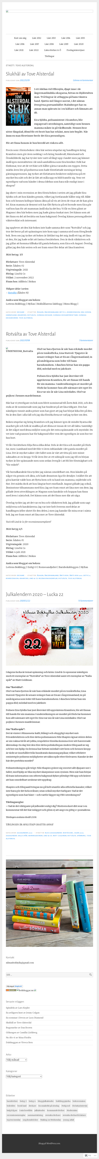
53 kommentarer (85, 601)
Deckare (20, 312)
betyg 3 (63, 312)
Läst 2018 (49, 44)
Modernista (72, 1110)
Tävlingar (49, 56)
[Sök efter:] (49, 974)
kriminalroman (35, 836)
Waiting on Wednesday (50, 1120)
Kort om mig (20, 38)
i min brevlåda (25, 1110)
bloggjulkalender (53, 833)
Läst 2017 (34, 44)
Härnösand (11, 315)
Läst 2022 (34, 50)
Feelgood (66, 1106)
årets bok (64, 575)
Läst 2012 (36, 38)
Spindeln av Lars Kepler (18, 1008)
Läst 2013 (51, 38)
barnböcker (12, 1101)
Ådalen (40, 312)
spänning (81, 836)
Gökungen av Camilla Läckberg (21, 1032)
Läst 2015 (80, 38)
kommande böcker (55, 1110)
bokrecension (73, 312)
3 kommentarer (86, 340)
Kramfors (22, 315)
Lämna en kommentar (83, 80)
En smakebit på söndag (48, 1106)
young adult (68, 1120)
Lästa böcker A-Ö (52, 50)
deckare (32, 1106)
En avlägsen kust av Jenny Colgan (22, 1013)
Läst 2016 (19, 44)
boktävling (68, 833)
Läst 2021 (18, 50)
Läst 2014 (65, 38)
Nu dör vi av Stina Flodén (18, 1037)
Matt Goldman (60, 836)
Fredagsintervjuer (76, 50)
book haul (22, 1106)
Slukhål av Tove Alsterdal (30, 74)
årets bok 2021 (76, 575)
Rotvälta (12, 292)
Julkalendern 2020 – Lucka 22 (34, 594)
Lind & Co (33, 578)
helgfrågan (12, 1110)
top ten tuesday (13, 1120)
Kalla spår (22, 836)
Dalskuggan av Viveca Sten (19, 1042)
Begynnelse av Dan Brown (19, 1027)
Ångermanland (51, 312)
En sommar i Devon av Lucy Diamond (24, 1018)
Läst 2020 (79, 44)
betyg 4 (87, 575)
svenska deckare (44, 315)
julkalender (11, 836)
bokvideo (11, 1106)
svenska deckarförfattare (65, 315)
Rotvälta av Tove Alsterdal (31, 334)
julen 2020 (79, 833)
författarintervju (79, 1106)
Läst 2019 (63, 44)
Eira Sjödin (86, 312)
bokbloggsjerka (63, 1101)
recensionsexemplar (48, 578)
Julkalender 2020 (24, 833)
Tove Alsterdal (26, 318)
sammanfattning (35, 1115)
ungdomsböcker (30, 1120)
